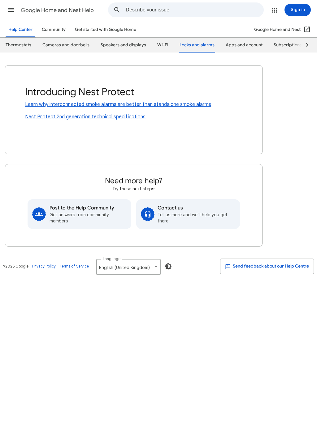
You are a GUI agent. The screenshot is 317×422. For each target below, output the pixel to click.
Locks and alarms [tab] (197, 45)
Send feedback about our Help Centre (270, 266)
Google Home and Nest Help (57, 10)
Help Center (20, 29)
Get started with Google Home (105, 29)
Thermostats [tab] (18, 45)
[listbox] (128, 267)
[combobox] (194, 10)
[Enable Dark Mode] (168, 266)
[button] (11, 9)
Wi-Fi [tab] (162, 45)
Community (54, 29)
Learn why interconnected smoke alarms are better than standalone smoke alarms (118, 104)
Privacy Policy (44, 266)
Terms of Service (74, 266)
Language (111, 258)
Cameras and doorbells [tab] (65, 45)
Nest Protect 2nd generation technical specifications (85, 117)
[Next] (304, 45)
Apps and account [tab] (244, 45)
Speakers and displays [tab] (123, 45)
